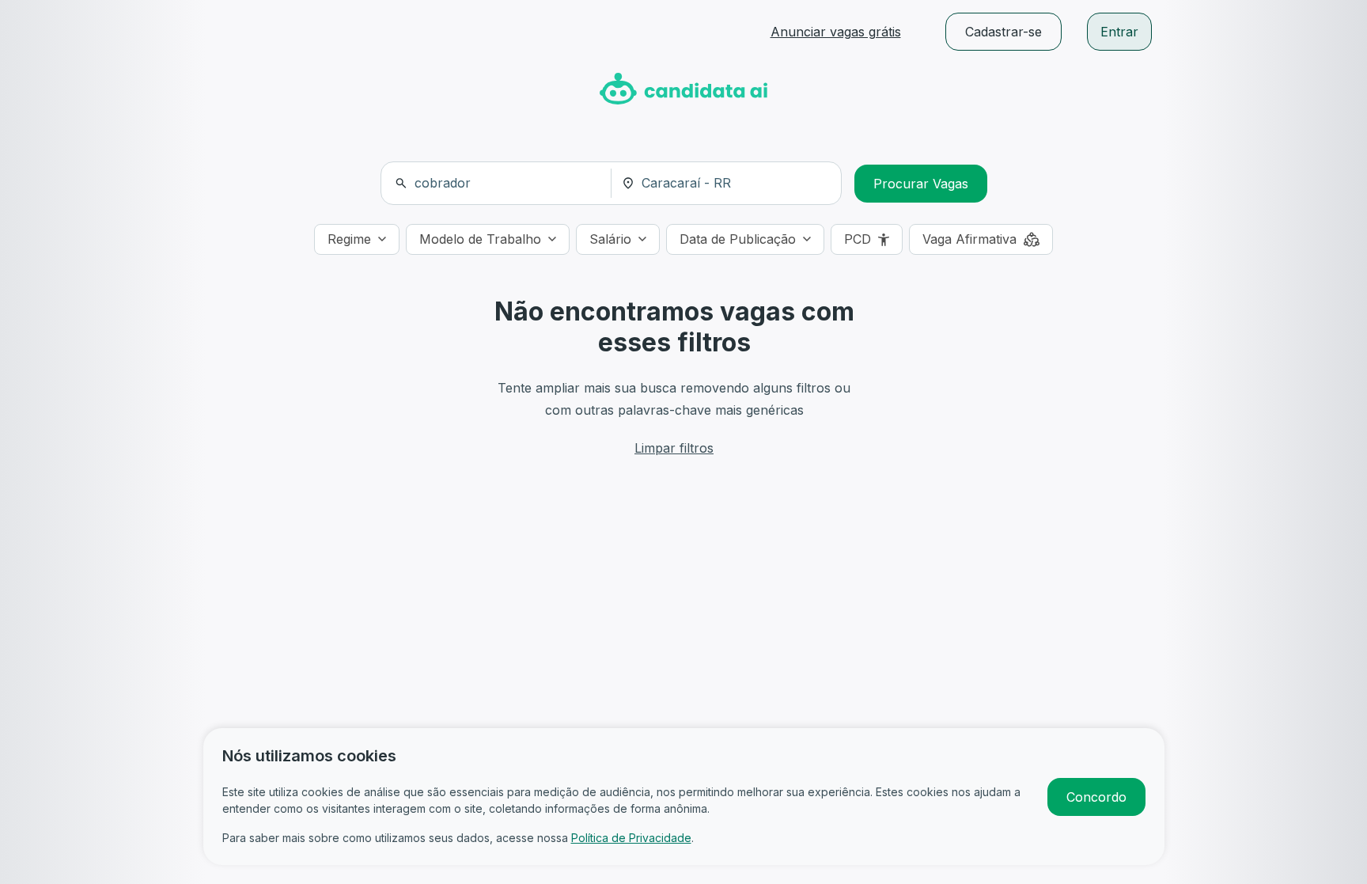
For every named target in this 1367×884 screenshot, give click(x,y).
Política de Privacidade (631, 837)
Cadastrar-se (1003, 32)
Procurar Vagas (920, 184)
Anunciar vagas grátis (836, 32)
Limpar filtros (674, 448)
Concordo (1096, 797)
